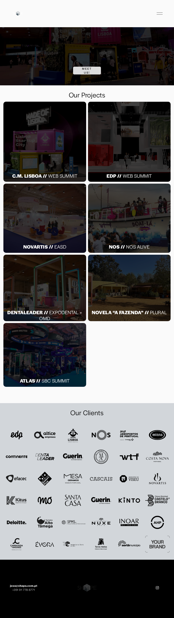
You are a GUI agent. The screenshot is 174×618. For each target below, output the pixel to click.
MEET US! (87, 70)
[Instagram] (157, 587)
